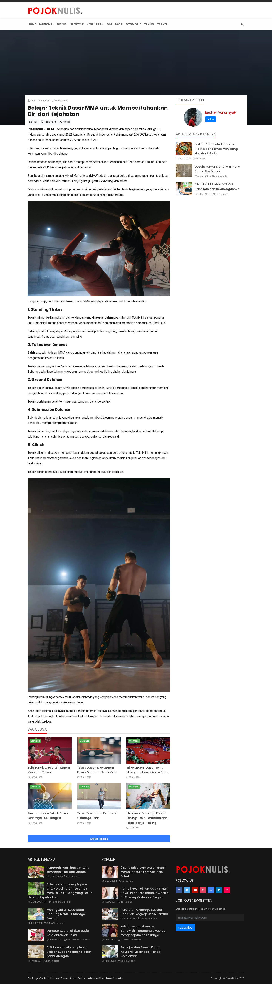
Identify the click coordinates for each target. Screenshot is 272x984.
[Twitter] (187, 890)
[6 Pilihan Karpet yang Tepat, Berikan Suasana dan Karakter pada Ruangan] (36, 951)
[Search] (241, 24)
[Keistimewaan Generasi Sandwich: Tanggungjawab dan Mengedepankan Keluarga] (110, 930)
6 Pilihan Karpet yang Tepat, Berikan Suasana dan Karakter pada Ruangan (69, 951)
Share (66, 121)
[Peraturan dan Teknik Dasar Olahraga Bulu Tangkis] (50, 796)
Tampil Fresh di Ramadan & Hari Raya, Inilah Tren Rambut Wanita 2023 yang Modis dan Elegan (144, 893)
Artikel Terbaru (99, 838)
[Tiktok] (227, 890)
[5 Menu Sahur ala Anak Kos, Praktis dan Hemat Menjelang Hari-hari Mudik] (184, 148)
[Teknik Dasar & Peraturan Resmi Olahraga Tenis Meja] (99, 750)
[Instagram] (203, 890)
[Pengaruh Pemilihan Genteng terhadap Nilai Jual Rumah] (36, 872)
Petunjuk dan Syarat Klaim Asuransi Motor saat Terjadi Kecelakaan (141, 951)
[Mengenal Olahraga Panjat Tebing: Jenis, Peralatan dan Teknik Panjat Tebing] (148, 796)
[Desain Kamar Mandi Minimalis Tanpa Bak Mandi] (184, 170)
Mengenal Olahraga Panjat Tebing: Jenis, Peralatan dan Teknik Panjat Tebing (147, 818)
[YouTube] (195, 890)
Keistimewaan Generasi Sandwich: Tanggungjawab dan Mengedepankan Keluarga (144, 930)
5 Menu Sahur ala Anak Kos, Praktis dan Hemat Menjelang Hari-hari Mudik (216, 148)
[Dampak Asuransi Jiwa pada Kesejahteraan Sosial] (36, 935)
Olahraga (35, 741)
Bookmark (49, 121)
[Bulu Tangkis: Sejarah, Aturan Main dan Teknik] (50, 750)
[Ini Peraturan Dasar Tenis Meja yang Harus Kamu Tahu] (148, 750)
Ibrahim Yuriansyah (220, 113)
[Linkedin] (219, 890)
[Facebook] (179, 890)
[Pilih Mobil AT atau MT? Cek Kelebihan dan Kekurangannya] (184, 188)
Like (34, 121)
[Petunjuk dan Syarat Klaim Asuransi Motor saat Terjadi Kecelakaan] (110, 951)
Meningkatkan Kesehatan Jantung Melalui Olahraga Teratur (66, 914)
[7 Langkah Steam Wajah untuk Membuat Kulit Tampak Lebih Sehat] (110, 872)
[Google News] (211, 890)
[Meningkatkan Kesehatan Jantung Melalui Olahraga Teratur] (36, 914)
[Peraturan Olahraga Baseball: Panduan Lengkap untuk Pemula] (110, 914)
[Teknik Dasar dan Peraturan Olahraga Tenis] (99, 796)
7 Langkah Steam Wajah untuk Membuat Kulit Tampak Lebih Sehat (143, 872)
